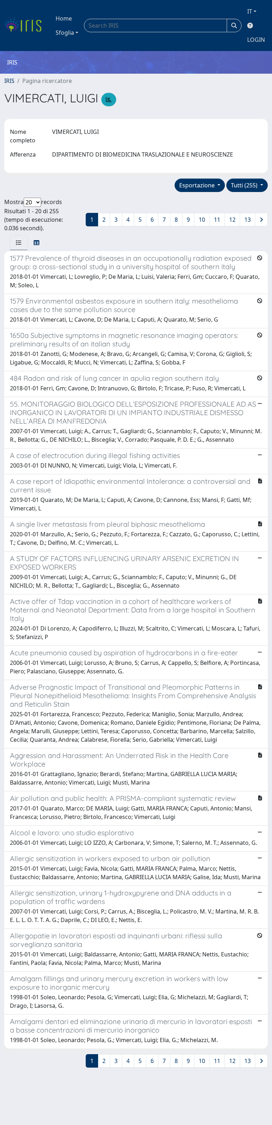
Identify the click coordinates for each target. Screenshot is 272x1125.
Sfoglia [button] (65, 32)
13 (247, 220)
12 (232, 220)
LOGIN (256, 40)
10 (202, 220)
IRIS (9, 81)
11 (217, 220)
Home (64, 18)
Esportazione (197, 185)
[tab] (19, 242)
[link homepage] (25, 25)
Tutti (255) (245, 185)
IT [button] (249, 11)
